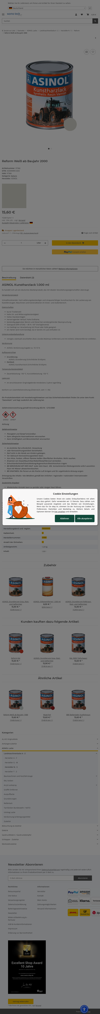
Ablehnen (64, 518)
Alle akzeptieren (84, 518)
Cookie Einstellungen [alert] (65, 493)
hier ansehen (59, 511)
